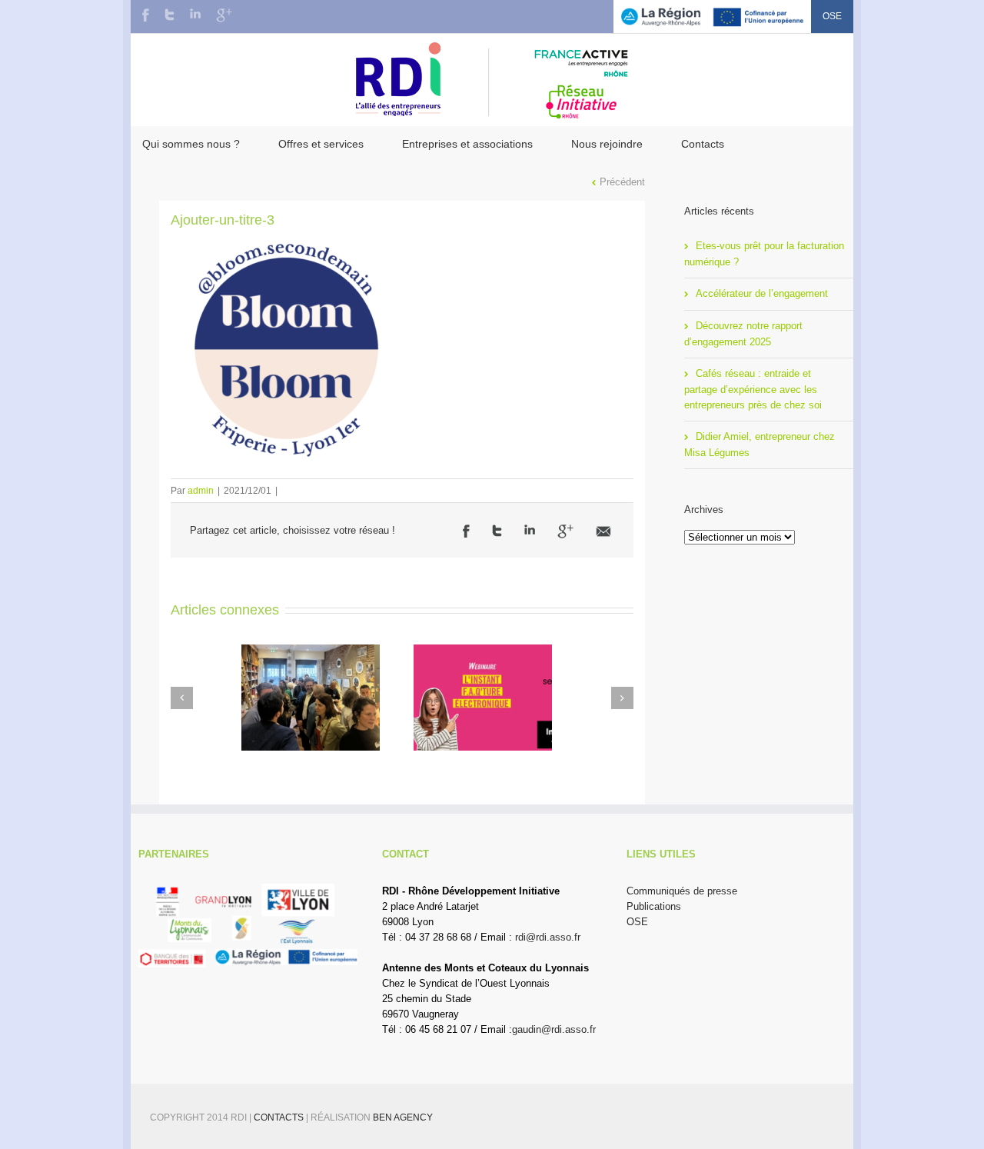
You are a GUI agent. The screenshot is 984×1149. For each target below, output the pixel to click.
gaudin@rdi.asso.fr (554, 1029)
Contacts (702, 144)
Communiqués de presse (682, 891)
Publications (654, 906)
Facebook (145, 15)
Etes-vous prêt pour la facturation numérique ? (764, 254)
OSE (832, 16)
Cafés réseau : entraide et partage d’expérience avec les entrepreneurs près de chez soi (753, 389)
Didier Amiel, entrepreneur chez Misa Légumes (759, 444)
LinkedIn (195, 13)
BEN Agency (403, 1117)
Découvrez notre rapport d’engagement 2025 (743, 334)
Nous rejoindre (607, 144)
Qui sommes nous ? (191, 144)
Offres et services (321, 144)
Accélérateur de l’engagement (762, 293)
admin (201, 490)
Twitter (170, 14)
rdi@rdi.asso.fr (547, 937)
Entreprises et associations (467, 144)
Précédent (622, 182)
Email (603, 531)
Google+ (224, 15)
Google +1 (565, 531)
